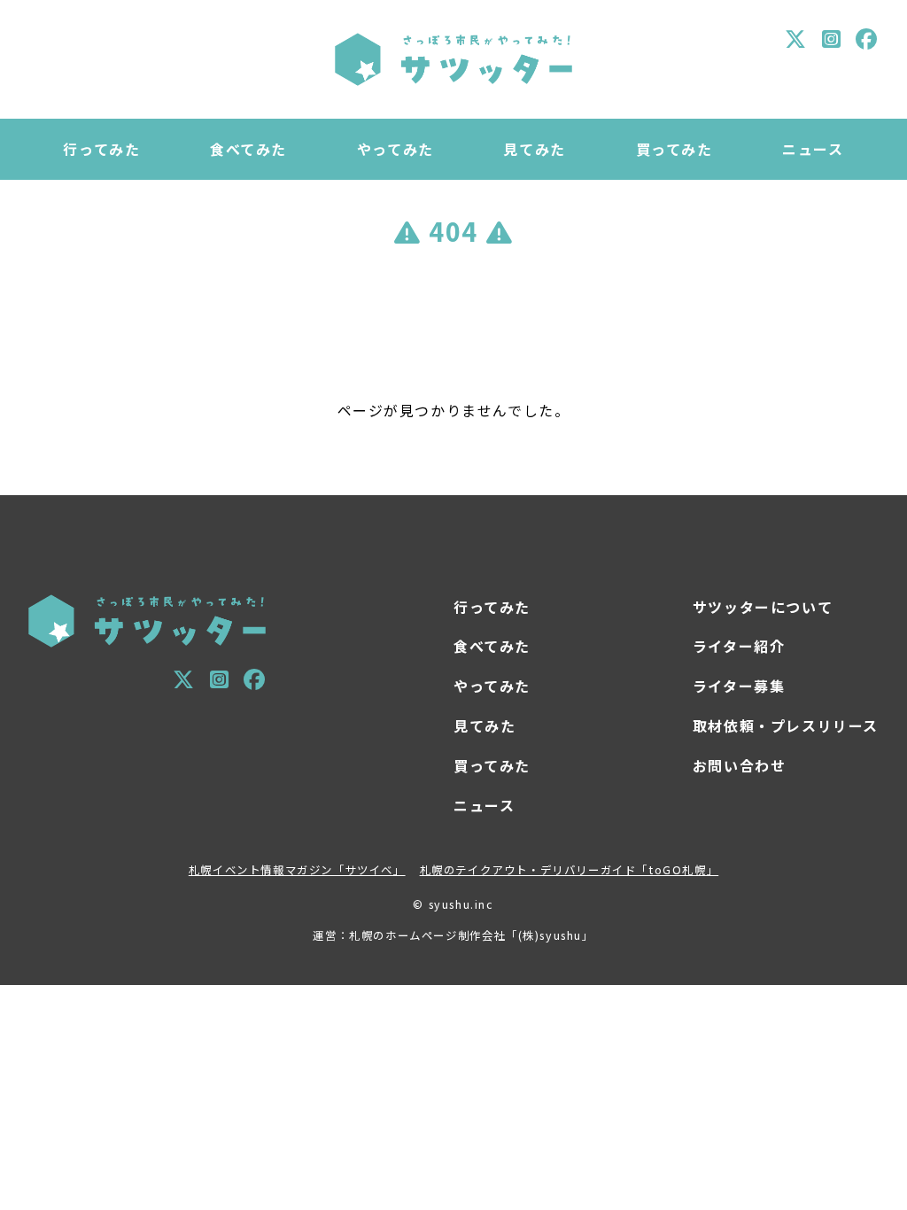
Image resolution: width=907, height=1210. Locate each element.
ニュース (812, 148)
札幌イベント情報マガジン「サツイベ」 (297, 870)
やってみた (395, 148)
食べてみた (248, 148)
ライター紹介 (739, 645)
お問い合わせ (740, 765)
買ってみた (674, 148)
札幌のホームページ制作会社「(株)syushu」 (471, 935)
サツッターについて (763, 606)
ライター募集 (739, 685)
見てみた (534, 148)
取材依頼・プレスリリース (786, 725)
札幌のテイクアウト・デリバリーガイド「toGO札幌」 (569, 870)
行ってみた (101, 148)
